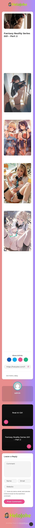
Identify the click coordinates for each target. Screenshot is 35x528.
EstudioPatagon (24, 523)
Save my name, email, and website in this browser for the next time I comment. (17, 494)
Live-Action (10, 376)
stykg (16, 376)
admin (17, 393)
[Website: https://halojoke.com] (17, 398)
